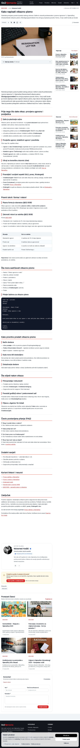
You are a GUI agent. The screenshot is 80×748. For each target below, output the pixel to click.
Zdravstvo (66, 2)
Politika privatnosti (35, 744)
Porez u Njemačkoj (15, 184)
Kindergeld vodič (8, 482)
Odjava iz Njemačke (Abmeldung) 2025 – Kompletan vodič (39, 661)
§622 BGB (8, 217)
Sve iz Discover (73, 117)
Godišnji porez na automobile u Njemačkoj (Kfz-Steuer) (12, 661)
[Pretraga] (77, 2)
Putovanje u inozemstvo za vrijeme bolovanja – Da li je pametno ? (37, 626)
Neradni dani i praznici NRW (11, 484)
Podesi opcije (66, 739)
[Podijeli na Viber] (14, 22)
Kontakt (50, 730)
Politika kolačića (25, 744)
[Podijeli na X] (11, 22)
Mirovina (54, 2)
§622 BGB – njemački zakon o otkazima (15, 487)
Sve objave (74, 50)
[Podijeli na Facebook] (8, 22)
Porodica (47, 2)
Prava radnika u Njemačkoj (11, 477)
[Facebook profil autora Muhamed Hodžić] (19, 565)
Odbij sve (66, 743)
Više (72, 2)
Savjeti (60, 2)
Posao (40, 2)
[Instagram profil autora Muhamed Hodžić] (15, 565)
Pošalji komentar (43, 706)
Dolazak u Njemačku (19, 2)
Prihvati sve (66, 735)
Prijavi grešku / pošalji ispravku (16, 580)
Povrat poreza (32, 2)
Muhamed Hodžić (16, 8)
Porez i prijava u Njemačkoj (11, 479)
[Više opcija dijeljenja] (20, 22)
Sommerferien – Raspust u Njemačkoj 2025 (10, 625)
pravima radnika (10, 444)
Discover (4, 8)
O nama (50, 727)
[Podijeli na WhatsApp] (17, 22)
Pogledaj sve (48, 599)
